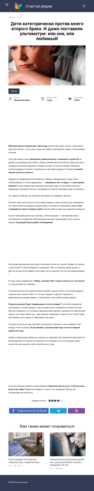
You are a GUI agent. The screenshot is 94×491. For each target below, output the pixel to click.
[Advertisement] (47, 126)
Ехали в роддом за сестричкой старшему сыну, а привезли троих (24, 460)
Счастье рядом (39, 6)
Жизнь (14, 91)
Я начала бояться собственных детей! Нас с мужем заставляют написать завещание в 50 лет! (67, 462)
